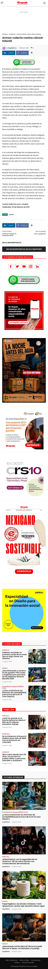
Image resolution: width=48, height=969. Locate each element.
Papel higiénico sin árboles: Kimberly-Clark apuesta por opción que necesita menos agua (23, 905)
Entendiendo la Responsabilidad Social (13, 687)
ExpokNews (12, 48)
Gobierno (12, 34)
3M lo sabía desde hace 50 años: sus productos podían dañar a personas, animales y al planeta (14, 757)
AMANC (11, 214)
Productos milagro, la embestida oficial (9, 234)
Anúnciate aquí (35, 960)
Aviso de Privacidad (28, 962)
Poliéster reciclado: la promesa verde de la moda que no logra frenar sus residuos (14, 655)
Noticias (5, 34)
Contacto (17, 962)
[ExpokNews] (4, 48)
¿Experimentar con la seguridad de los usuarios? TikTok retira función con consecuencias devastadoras (19, 861)
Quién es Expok (24, 960)
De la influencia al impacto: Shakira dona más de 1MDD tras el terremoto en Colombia (14, 739)
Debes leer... (6, 715)
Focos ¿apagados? (40, 234)
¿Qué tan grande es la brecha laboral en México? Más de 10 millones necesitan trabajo (14, 721)
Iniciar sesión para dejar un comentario (24, 249)
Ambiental (5, 650)
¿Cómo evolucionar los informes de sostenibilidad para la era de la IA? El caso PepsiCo (14, 693)
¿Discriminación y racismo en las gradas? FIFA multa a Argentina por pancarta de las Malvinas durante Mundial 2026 (14, 675)
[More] (31, 53)
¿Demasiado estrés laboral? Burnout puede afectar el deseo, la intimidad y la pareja (22, 947)
